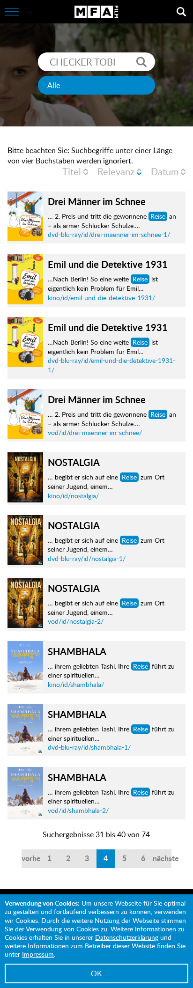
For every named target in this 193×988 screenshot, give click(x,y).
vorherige (31, 858)
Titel (71, 171)
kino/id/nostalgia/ (73, 495)
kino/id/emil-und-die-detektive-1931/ (101, 297)
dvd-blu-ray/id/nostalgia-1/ (87, 558)
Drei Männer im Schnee (97, 201)
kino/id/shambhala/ (76, 684)
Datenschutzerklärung (126, 937)
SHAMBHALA (77, 651)
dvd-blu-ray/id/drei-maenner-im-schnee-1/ (109, 234)
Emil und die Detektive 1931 (108, 264)
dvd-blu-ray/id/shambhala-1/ (89, 747)
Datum (164, 171)
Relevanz (115, 171)
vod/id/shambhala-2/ (78, 810)
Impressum (38, 954)
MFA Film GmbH (96, 12)
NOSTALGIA (74, 462)
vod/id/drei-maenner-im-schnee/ (95, 432)
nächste (162, 858)
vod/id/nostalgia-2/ (76, 621)
